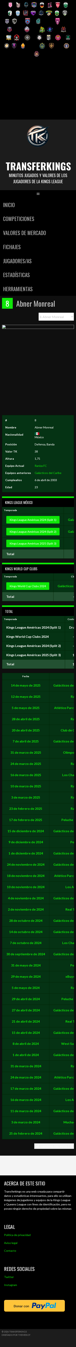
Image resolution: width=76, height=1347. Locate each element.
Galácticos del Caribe (48, 473)
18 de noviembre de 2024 (25, 876)
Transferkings (38, 166)
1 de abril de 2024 (26, 1055)
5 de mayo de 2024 (26, 988)
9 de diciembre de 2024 (26, 842)
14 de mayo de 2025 (26, 685)
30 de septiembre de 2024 (25, 954)
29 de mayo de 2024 (26, 976)
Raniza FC (41, 465)
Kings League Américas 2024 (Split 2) (33, 531)
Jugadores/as (17, 261)
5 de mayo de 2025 (26, 708)
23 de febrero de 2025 (25, 808)
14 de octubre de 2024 (25, 932)
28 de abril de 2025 (26, 719)
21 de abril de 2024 (26, 1021)
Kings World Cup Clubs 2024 (28, 586)
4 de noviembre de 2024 (26, 898)
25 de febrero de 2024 (25, 1133)
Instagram (10, 1285)
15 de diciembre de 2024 (25, 831)
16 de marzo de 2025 (25, 775)
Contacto (10, 1250)
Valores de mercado (24, 232)
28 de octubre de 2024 (25, 920)
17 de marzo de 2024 (25, 1088)
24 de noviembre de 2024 (25, 864)
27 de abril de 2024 (26, 1010)
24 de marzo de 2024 (25, 1077)
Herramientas (18, 289)
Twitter (9, 1277)
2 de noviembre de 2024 (26, 909)
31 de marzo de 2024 (25, 1066)
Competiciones (18, 218)
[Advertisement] (38, 90)
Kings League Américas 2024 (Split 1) (33, 519)
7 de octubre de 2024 (25, 943)
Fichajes (12, 247)
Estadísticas (16, 274)
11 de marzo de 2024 (25, 1111)
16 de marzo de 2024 (25, 1100)
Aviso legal (10, 1243)
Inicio (9, 205)
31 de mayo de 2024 (26, 965)
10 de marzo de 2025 (25, 786)
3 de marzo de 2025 (25, 797)
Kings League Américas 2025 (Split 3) (33, 543)
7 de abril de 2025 (26, 741)
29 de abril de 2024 (26, 999)
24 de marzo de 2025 (25, 764)
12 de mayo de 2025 (26, 696)
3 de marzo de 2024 (25, 1122)
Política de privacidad (17, 1235)
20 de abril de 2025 (26, 730)
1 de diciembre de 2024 (26, 853)
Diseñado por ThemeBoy (16, 1335)
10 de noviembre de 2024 (25, 887)
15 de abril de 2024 (26, 1032)
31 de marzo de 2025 (25, 752)
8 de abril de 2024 (26, 1043)
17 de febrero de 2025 (25, 820)
